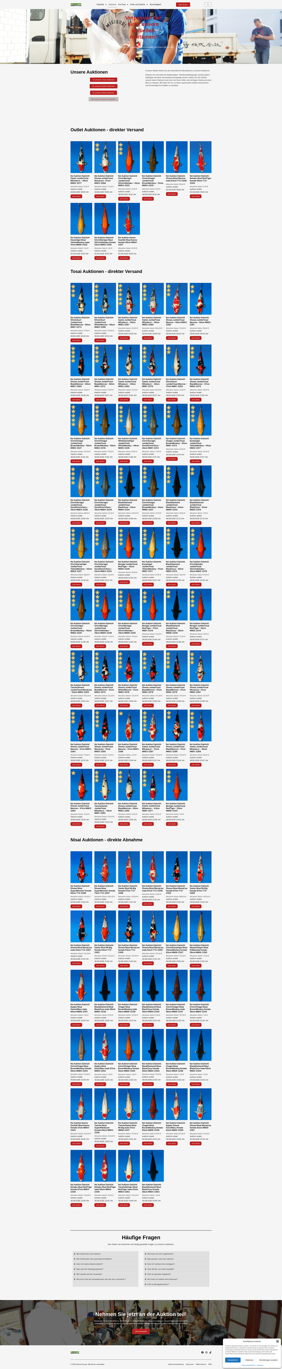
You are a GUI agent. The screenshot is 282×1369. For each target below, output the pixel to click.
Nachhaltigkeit (155, 4)
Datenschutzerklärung (249, 1365)
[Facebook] (202, 1352)
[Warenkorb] (208, 4)
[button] (277, 1341)
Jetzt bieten (76, 196)
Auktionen (113, 4)
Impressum (260, 1365)
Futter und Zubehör (137, 4)
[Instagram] (206, 1352)
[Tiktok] (210, 1352)
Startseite (100, 4)
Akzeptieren (233, 1360)
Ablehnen (249, 1360)
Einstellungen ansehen (268, 1360)
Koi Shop (122, 4)
